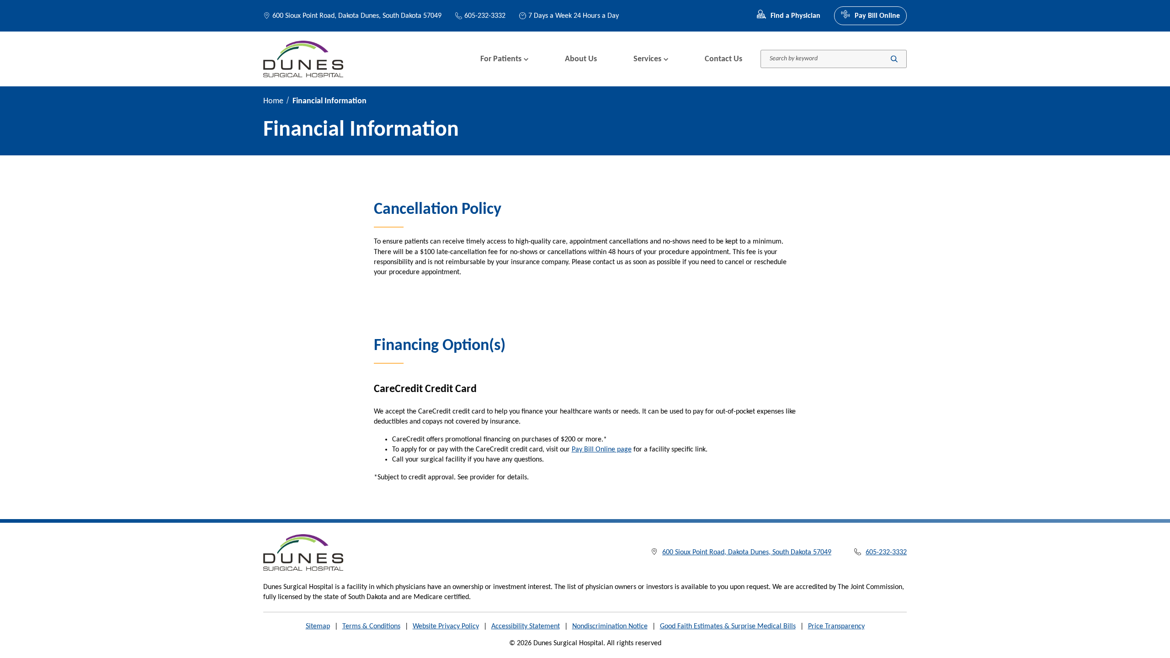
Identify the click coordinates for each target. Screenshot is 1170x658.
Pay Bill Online (877, 16)
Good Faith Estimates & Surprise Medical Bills (728, 626)
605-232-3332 (484, 16)
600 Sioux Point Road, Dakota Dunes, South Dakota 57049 (356, 16)
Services (647, 59)
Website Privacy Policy (446, 626)
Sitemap (318, 626)
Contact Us (723, 59)
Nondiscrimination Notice (610, 626)
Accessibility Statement (525, 626)
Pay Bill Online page (602, 449)
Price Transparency (836, 626)
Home (273, 101)
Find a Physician (795, 16)
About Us (581, 59)
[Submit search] (894, 59)
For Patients (500, 59)
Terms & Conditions (371, 626)
